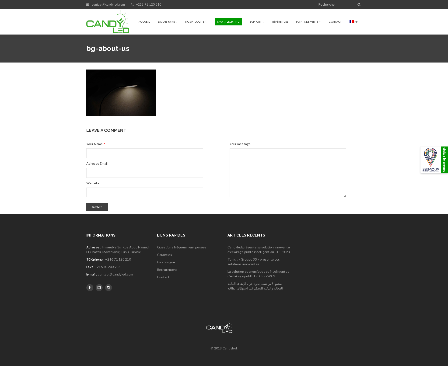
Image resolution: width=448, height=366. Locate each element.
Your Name (95, 144)
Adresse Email (97, 163)
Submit (97, 207)
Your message (240, 144)
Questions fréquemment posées (181, 247)
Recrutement (167, 270)
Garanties (164, 255)
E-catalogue (166, 262)
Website (92, 183)
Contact (163, 277)
